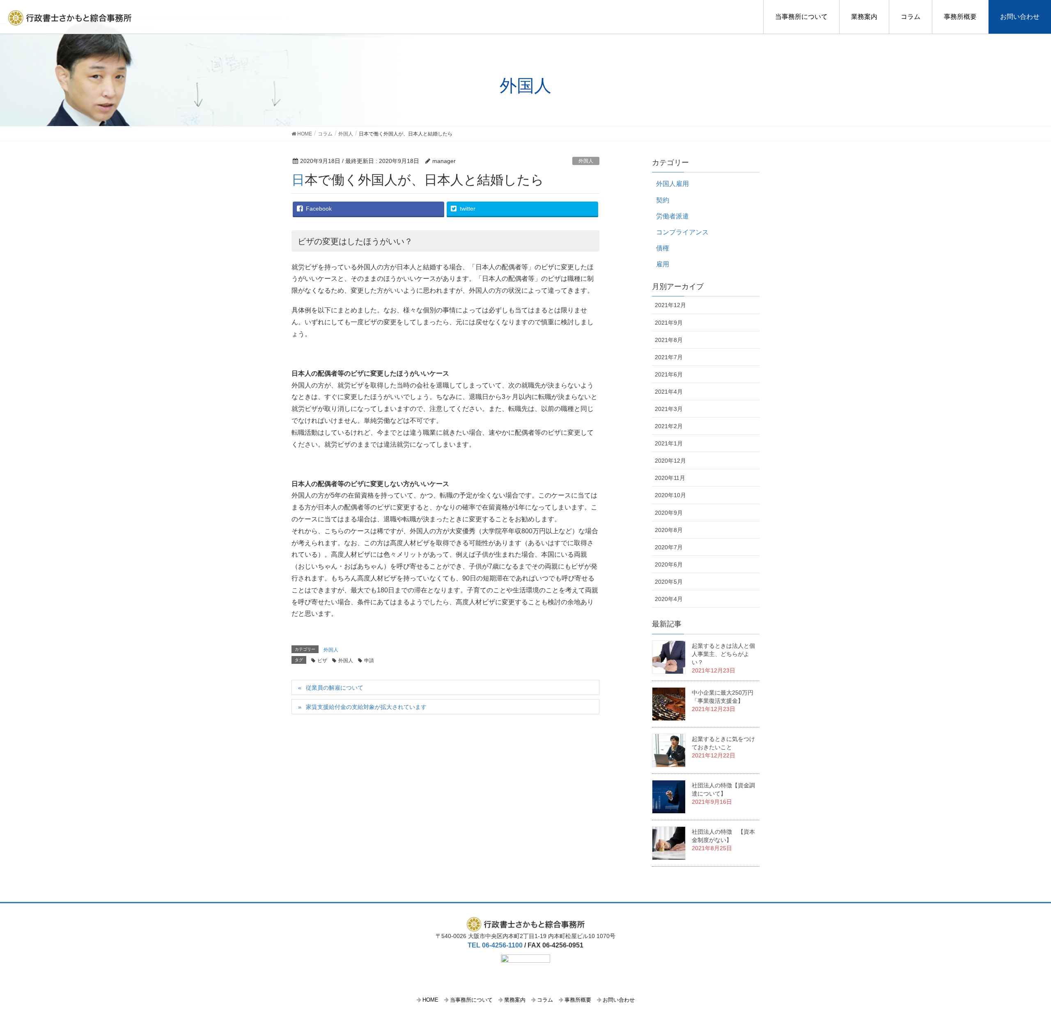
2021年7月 (669, 357)
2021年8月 (669, 340)
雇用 (662, 264)
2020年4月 (669, 599)
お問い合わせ (1020, 16)
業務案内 (864, 16)
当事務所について (801, 16)
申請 (369, 660)
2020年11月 (670, 478)
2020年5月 (669, 581)
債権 (662, 248)
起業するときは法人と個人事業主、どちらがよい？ (723, 653)
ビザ (322, 660)
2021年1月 (669, 443)
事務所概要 (960, 16)
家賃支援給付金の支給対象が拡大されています (366, 707)
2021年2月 (669, 426)
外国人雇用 (672, 183)
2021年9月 (669, 322)
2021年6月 (669, 374)
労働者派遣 (672, 216)
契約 (662, 200)
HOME (430, 1000)
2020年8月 (669, 530)
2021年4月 (669, 391)
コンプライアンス (682, 232)
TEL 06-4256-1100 (495, 945)
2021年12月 (670, 305)
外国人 (585, 161)
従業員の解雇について (334, 687)
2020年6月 (669, 564)
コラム (910, 16)
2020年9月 (669, 512)
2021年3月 (669, 409)
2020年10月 (670, 495)
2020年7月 (669, 547)
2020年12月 (670, 460)
